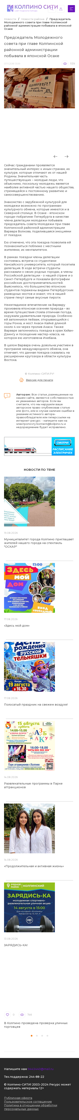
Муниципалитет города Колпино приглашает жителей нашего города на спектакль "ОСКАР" (39, 542)
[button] (31, 1036)
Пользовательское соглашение (28, 1101)
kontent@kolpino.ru (49, 423)
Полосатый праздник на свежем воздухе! (36, 704)
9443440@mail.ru (40, 1069)
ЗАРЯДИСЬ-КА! (16, 945)
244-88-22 (36, 1077)
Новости (10, 19)
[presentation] (55, 156)
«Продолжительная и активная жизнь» (34, 866)
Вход (60, 9)
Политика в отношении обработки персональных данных (30, 1107)
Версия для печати (39, 380)
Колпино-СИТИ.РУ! (41, 373)
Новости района (32, 19)
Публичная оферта (18, 1098)
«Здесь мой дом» (17, 625)
